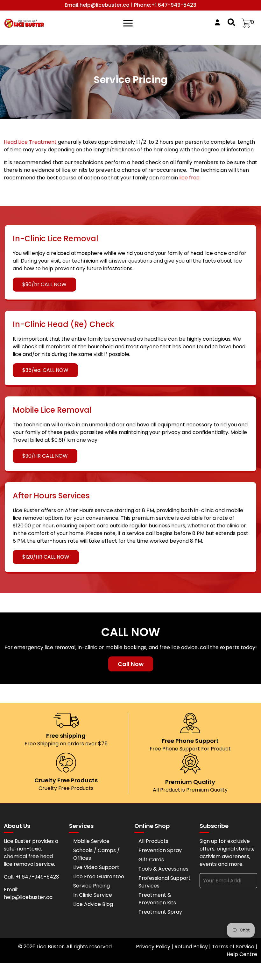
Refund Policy (191, 946)
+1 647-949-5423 (173, 5)
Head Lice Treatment (31, 142)
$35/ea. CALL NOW (45, 370)
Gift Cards (151, 859)
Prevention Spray (160, 850)
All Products (153, 841)
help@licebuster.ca (105, 5)
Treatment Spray (160, 912)
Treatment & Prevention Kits (157, 898)
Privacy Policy (153, 946)
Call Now (131, 664)
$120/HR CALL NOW (45, 557)
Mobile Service (91, 841)
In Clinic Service (92, 895)
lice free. (190, 177)
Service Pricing (91, 885)
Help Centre (242, 954)
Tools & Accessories (163, 868)
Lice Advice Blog (93, 904)
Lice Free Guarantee (98, 876)
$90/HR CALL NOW (45, 456)
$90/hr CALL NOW (44, 284)
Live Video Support (96, 867)
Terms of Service (233, 946)
